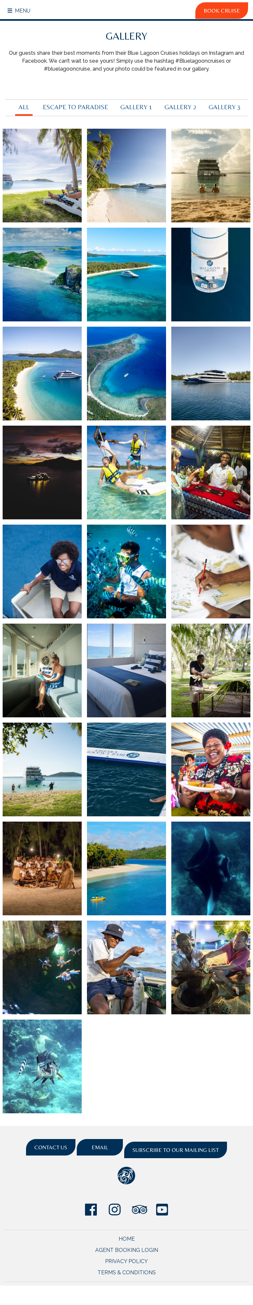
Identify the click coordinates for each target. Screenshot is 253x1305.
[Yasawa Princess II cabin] (126, 670)
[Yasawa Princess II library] (42, 670)
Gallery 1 (136, 107)
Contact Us (50, 1147)
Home (127, 1239)
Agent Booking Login (126, 1250)
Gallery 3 (224, 107)
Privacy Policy (126, 1261)
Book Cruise (222, 10)
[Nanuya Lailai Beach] (42, 769)
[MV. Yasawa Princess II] (126, 175)
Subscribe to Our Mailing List (175, 1150)
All (23, 107)
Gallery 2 (180, 107)
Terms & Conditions (127, 1272)
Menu (22, 11)
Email (100, 1147)
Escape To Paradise (75, 107)
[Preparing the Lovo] (211, 670)
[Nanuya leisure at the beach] (42, 175)
